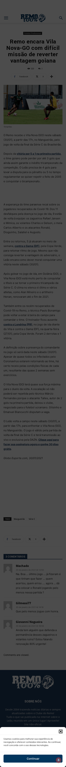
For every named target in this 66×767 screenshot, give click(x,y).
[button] (60, 731)
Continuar (33, 758)
